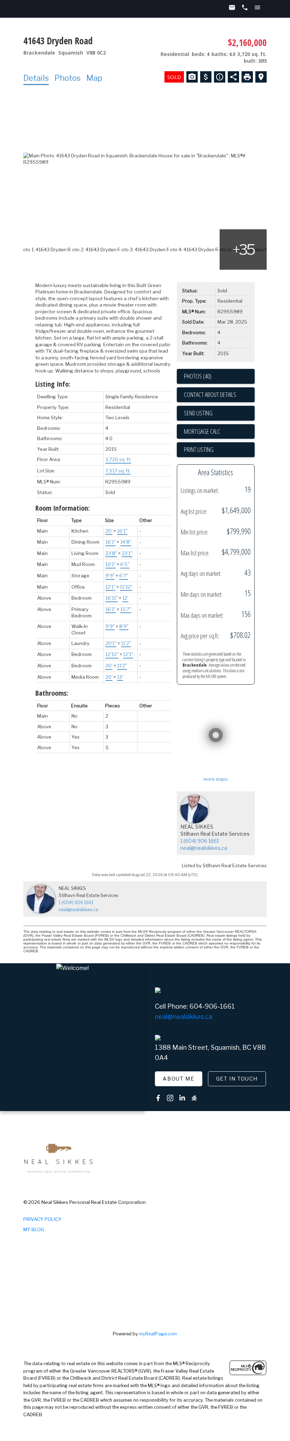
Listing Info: (52, 384)
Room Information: (62, 508)
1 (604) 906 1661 (199, 841)
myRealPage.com (158, 1333)
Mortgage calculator (219, 431)
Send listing (198, 413)
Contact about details (210, 394)
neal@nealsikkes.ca (203, 848)
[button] (178, 1078)
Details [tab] (36, 78)
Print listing (199, 449)
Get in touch (237, 1079)
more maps (215, 779)
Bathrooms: (51, 693)
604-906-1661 (212, 1006)
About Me (178, 1079)
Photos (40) (197, 376)
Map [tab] (94, 78)
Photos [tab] (67, 78)
